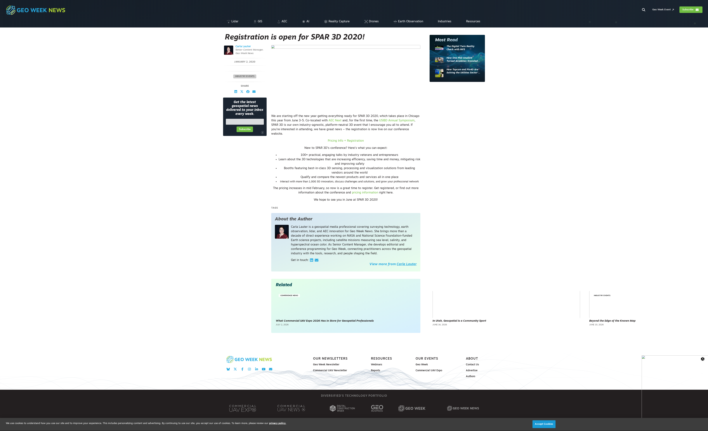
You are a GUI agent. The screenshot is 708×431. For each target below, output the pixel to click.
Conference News (289, 295)
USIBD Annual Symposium (396, 120)
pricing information (365, 192)
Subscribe (245, 129)
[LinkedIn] (311, 260)
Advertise (472, 370)
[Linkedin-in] (256, 369)
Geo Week (422, 365)
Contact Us (472, 365)
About (472, 358)
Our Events (427, 358)
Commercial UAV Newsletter (330, 370)
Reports (375, 370)
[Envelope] (270, 369)
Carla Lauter (243, 46)
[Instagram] (249, 369)
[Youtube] (263, 369)
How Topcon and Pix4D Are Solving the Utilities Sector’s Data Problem (463, 71)
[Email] (316, 260)
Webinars (376, 365)
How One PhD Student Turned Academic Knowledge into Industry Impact (463, 60)
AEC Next (335, 120)
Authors (470, 376)
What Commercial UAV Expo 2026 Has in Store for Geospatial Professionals (325, 321)
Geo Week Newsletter (326, 365)
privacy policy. (277, 423)
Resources (381, 358)
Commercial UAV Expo (429, 370)
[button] (236, 91)
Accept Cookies (544, 424)
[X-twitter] (235, 369)
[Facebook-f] (242, 369)
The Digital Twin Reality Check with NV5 (460, 48)
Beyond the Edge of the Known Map (612, 321)
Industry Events (244, 76)
